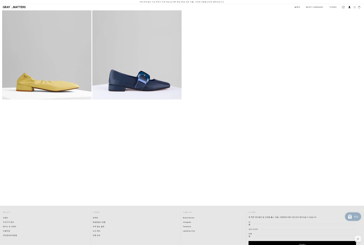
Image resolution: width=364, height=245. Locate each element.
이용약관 (6, 231)
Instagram (187, 222)
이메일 (250, 235)
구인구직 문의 (8, 222)
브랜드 (5, 218)
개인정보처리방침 (10, 235)
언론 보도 (96, 235)
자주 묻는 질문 (98, 227)
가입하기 (339, 237)
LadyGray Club (189, 231)
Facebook (187, 227)
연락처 (95, 218)
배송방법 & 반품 (99, 222)
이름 (249, 223)
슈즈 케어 (96, 231)
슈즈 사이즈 (253, 229)
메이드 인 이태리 (9, 227)
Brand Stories (188, 218)
